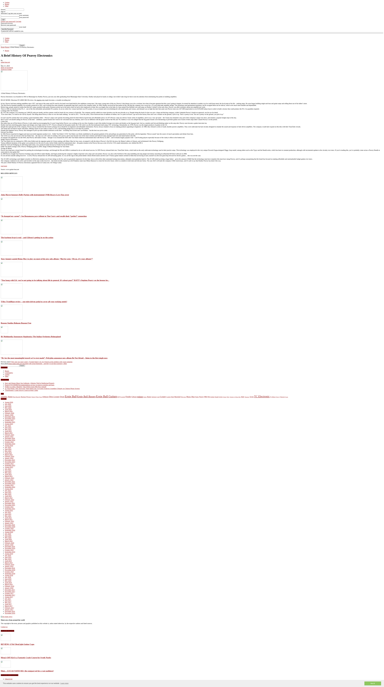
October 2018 (9, 572)
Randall (216, 397)
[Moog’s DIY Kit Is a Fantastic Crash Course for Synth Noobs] (6, 654)
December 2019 (10, 546)
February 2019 (9, 564)
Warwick (282, 397)
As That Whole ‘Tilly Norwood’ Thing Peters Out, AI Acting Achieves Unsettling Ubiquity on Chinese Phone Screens (42, 388)
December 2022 (10, 481)
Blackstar (23, 397)
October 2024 (9, 442)
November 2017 (10, 591)
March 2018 (8, 584)
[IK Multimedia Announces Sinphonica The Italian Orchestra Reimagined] (4, 333)
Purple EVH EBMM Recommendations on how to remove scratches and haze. (29, 385)
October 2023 (9, 463)
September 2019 (10, 552)
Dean (37, 397)
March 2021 (8, 519)
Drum (62, 397)
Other (6, 6)
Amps (10, 397)
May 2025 (8, 429)
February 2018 (9, 586)
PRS (205, 397)
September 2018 (10, 573)
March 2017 (8, 606)
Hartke (145, 397)
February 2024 (9, 456)
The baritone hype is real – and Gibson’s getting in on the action (27, 237)
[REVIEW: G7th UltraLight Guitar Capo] (6, 640)
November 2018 (10, 570)
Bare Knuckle (16, 397)
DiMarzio (45, 397)
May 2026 (8, 408)
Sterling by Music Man (235, 397)
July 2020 (8, 534)
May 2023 (8, 472)
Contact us (4, 627)
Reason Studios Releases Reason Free (16, 323)
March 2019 (8, 563)
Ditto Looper (54, 397)
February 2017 (9, 608)
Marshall (177, 397)
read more (4, 166)
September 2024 (10, 444)
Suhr (242, 397)
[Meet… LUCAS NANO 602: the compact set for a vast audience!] (6, 667)
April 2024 (8, 453)
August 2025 (9, 424)
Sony (228, 397)
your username (24, 15)
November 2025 (10, 418)
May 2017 (8, 602)
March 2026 (8, 411)
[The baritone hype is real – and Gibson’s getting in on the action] (12, 233)
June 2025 (8, 427)
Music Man (190, 397)
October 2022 (9, 485)
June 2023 (8, 471)
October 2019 (9, 550)
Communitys (9, 373)
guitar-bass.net (5, 62)
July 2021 (8, 512)
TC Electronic (262, 396)
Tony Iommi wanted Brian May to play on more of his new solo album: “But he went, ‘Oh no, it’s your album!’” (47, 259)
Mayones (183, 397)
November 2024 (10, 440)
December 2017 (10, 590)
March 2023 (8, 476)
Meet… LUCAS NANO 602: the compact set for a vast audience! (27, 671)
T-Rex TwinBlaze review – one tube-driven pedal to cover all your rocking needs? (34, 302)
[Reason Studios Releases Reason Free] (12, 319)
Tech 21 (278, 397)
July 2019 (8, 555)
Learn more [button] (64, 683)
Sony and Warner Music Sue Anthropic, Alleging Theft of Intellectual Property (29, 383)
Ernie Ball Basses (86, 396)
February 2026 (9, 413)
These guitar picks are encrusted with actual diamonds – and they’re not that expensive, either (37, 363)
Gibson (134, 397)
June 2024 (8, 449)
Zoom (286, 397)
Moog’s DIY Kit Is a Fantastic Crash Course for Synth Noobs (26, 658)
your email (22, 27)
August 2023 (9, 467)
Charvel (33, 397)
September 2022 (10, 487)
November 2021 (10, 505)
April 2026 (8, 409)
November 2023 (10, 462)
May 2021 (8, 516)
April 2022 (8, 496)
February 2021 (9, 521)
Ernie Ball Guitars (106, 396)
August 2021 (9, 510)
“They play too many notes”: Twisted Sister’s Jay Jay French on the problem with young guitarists (41, 362)
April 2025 (8, 431)
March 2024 (8, 454)
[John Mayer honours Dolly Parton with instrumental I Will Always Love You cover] (12, 191)
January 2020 (9, 545)
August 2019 (9, 554)
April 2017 (8, 604)
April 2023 (8, 474)
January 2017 (9, 609)
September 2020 (10, 530)
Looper (163, 397)
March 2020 (8, 541)
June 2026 (8, 406)
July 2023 (8, 469)
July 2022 (8, 490)
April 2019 (8, 561)
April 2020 (8, 539)
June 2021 (8, 514)
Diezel (40, 397)
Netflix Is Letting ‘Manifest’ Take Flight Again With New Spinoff (25, 387)
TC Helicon (273, 397)
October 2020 (9, 528)
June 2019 (8, 557)
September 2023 (10, 465)
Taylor (252, 397)
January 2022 (9, 501)
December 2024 (10, 438)
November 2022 (10, 483)
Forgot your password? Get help (11, 21)
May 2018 (8, 581)
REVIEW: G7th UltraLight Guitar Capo (17, 644)
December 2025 (10, 417)
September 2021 (10, 509)
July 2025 (8, 426)
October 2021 (9, 507)
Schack (224, 397)
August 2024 (9, 445)
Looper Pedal (170, 397)
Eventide (122, 397)
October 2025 (9, 420)
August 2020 (9, 532)
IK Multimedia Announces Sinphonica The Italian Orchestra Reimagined (31, 337)
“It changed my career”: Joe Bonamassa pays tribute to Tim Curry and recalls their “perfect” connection (44, 216)
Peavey (201, 397)
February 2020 (9, 543)
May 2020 (8, 537)
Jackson (154, 397)
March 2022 (8, 498)
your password (24, 17)
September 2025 (10, 422)
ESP (119, 397)
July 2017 (8, 599)
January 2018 (9, 588)
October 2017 (9, 593)
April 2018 (8, 582)
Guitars (7, 2)
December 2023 (10, 460)
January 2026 (9, 415)
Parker (197, 397)
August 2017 (9, 597)
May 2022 (8, 494)
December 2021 (10, 503)
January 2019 (9, 566)
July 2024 (8, 447)
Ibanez (149, 397)
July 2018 (8, 577)
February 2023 (9, 478)
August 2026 (9, 402)
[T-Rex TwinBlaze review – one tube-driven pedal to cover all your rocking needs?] (12, 298)
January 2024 (9, 458)
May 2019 (8, 559)
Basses (7, 4)
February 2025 (9, 435)
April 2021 (8, 518)
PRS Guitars (211, 397)
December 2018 (10, 568)
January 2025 (9, 436)
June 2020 (8, 536)
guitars (140, 396)
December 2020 (10, 525)
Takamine (247, 397)
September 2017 (10, 595)
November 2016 (10, 613)
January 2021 (9, 523)
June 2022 (8, 492)
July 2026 (8, 404)
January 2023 (9, 480)
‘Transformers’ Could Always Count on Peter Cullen (21, 390)
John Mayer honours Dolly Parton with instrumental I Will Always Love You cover (35, 195)
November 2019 (10, 548)
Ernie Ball (71, 396)
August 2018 (9, 575)
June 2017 (8, 600)
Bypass (28, 397)
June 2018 (8, 579)
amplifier (4, 397)
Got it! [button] (373, 683)
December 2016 (10, 611)
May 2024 (8, 451)
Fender (128, 397)
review (221, 397)
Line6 (158, 397)
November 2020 (10, 527)
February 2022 (9, 500)
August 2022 (9, 489)
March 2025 (8, 433)
